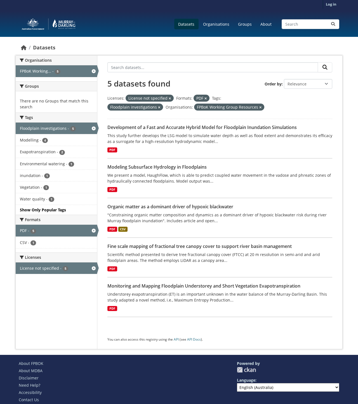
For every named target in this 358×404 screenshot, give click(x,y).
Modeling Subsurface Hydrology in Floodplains (157, 167)
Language (246, 380)
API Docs (194, 339)
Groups (245, 24)
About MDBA (31, 370)
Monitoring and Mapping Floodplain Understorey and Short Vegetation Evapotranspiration (203, 286)
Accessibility (30, 392)
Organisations (216, 24)
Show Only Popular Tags (43, 209)
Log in (331, 4)
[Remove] (170, 98)
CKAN (246, 370)
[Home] (24, 47)
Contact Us (29, 399)
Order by (273, 84)
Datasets (186, 24)
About (266, 24)
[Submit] (333, 24)
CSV (123, 229)
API (176, 339)
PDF (112, 150)
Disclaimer (29, 378)
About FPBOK (31, 363)
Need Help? (29, 385)
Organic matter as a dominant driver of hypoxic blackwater (170, 207)
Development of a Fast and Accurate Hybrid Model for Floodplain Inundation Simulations (202, 127)
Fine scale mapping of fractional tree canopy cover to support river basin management (199, 246)
